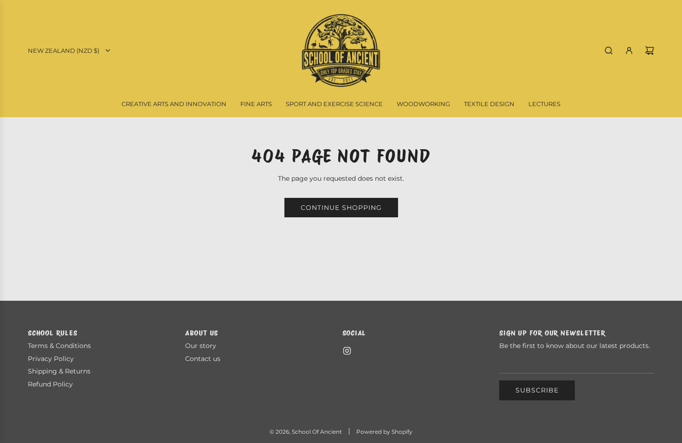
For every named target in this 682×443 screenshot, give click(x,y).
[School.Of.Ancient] (347, 351)
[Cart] (649, 50)
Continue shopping (341, 207)
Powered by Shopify (384, 431)
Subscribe (537, 390)
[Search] (608, 50)
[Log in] (629, 50)
